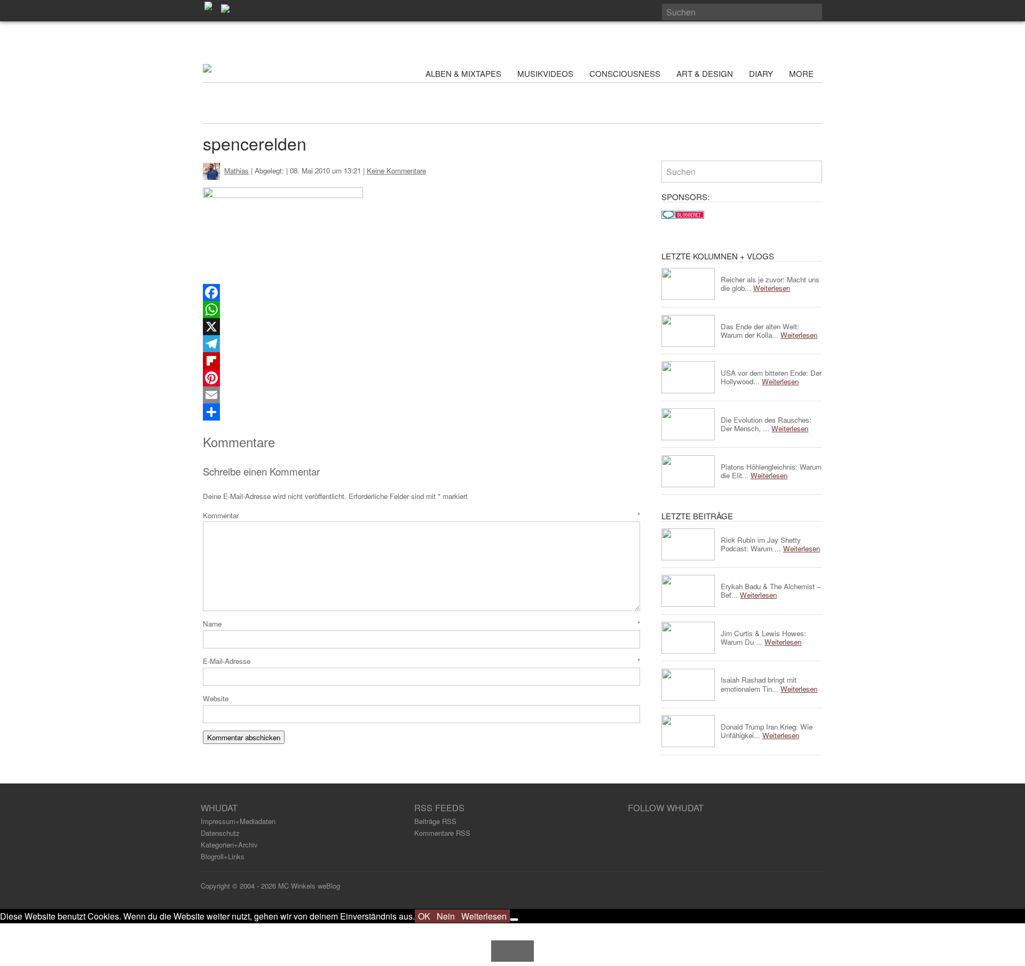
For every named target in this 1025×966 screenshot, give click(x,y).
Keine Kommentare (396, 170)
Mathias (236, 170)
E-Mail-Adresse (421, 661)
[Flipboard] (421, 360)
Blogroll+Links (223, 856)
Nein (446, 916)
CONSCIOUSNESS (624, 73)
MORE (802, 73)
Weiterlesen (484, 916)
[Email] (421, 394)
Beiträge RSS (435, 821)
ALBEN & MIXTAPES (463, 73)
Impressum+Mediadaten (238, 821)
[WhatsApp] (421, 309)
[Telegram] (421, 343)
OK (424, 916)
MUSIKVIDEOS (545, 73)
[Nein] (514, 919)
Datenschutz (220, 833)
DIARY (761, 73)
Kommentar (421, 515)
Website (215, 698)
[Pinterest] (421, 377)
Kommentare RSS (442, 833)
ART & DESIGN (704, 73)
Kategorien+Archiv (229, 845)
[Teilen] (421, 412)
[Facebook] (421, 292)
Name (421, 624)
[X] (421, 326)
